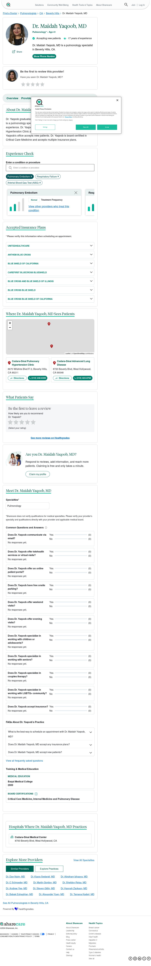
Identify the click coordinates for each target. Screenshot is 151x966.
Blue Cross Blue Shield (22, 290)
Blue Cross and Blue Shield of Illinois (31, 281)
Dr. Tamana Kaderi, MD (82, 894)
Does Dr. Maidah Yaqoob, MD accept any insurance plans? (39, 744)
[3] (32, 83)
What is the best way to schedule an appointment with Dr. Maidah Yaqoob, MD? (46, 734)
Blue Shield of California (23, 263)
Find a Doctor (10, 13)
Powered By (8, 908)
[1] (22, 83)
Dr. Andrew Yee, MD (16, 888)
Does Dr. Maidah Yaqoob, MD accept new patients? (35, 752)
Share (19, 51)
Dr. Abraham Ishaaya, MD (74, 876)
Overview (12, 98)
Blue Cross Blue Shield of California (30, 298)
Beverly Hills (52, 13)
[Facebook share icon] (130, 959)
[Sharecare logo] (31, 924)
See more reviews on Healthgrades (50, 438)
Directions (18, 378)
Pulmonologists (28, 13)
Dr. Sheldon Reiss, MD (74, 882)
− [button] (10, 327)
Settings (45, 127)
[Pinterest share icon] (148, 959)
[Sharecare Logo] (8, 4)
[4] (37, 83)
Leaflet (67, 353)
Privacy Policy (68, 117)
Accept (107, 127)
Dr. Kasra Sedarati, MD (43, 876)
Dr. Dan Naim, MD (15, 876)
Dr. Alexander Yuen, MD (51, 894)
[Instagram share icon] (135, 959)
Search (126, 4)
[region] (76, 115)
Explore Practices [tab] (49, 868)
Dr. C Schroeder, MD (16, 882)
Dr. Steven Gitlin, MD (44, 888)
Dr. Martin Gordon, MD (45, 882)
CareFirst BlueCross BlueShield (27, 272)
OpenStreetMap (79, 353)
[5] (42, 83)
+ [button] (10, 323)
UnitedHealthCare (18, 245)
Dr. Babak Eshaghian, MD (19, 894)
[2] (27, 83)
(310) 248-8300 (38, 377)
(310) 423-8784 (84, 377)
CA (41, 13)
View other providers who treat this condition (48, 208)
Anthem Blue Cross (19, 254)
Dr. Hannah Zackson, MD (74, 888)
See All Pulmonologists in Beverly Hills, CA (25, 903)
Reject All (85, 127)
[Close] (117, 100)
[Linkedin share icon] (139, 959)
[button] (45, 527)
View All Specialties (83, 860)
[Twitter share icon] (144, 959)
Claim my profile (37, 474)
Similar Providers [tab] (20, 868)
